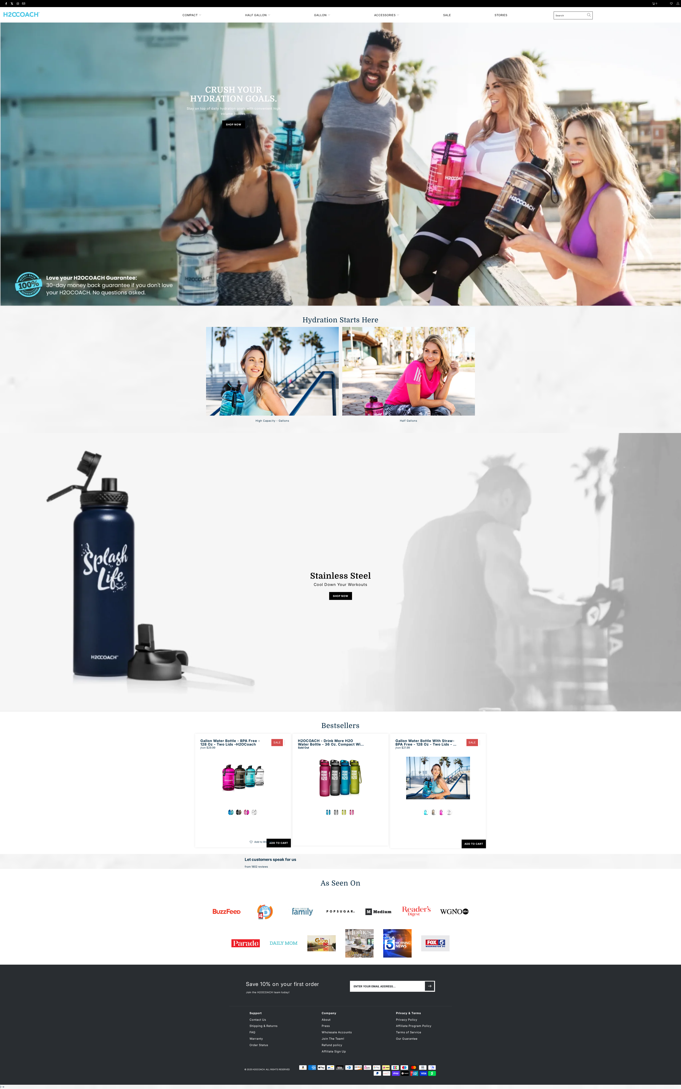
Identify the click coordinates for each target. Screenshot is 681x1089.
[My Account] (677, 3)
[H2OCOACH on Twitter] (12, 3)
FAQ (252, 1032)
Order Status (259, 1045)
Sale (447, 15)
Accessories (385, 15)
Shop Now (233, 124)
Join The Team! (333, 1038)
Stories (501, 15)
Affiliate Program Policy (413, 1026)
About (326, 1019)
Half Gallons (408, 371)
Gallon (320, 15)
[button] (260, 841)
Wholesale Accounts (337, 1032)
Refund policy (332, 1045)
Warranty (256, 1038)
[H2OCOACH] (70, 15)
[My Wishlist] (671, 3)
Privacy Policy (406, 1019)
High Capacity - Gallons (272, 371)
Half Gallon (256, 15)
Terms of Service (408, 1032)
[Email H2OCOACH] (23, 3)
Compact (190, 15)
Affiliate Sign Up (334, 1051)
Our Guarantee (406, 1038)
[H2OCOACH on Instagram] (17, 3)
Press (326, 1026)
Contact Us (258, 1019)
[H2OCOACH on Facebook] (5, 3)
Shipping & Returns (264, 1026)
